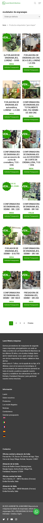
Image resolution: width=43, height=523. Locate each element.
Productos (7, 401)
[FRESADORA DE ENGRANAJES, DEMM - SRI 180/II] (12, 280)
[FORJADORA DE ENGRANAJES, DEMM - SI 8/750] (12, 236)
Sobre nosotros (9, 398)
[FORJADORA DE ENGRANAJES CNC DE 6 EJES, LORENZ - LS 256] (31, 43)
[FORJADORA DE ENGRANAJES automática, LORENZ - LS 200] (12, 89)
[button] (39, 3)
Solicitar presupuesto (11, 67)
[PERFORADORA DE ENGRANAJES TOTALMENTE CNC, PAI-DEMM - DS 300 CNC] (31, 89)
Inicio (4, 25)
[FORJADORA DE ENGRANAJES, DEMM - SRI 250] (31, 280)
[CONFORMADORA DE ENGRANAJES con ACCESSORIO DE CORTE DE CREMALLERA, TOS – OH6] (31, 139)
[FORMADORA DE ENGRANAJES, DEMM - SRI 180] (31, 191)
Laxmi (5, 394)
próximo (30, 323)
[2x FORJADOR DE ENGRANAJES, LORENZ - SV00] (12, 43)
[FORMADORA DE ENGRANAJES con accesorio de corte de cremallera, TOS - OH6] (12, 139)
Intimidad (6, 514)
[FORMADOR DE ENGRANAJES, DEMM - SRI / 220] (12, 191)
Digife (19, 514)
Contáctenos (7, 411)
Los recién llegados (10, 405)
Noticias (6, 408)
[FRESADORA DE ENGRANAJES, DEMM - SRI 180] (31, 236)
